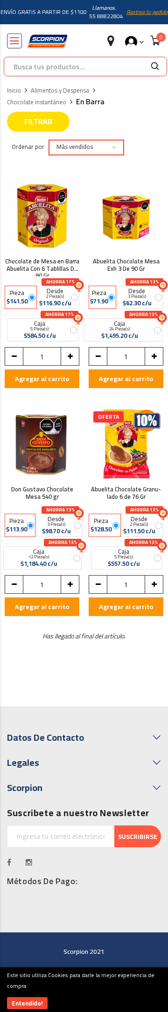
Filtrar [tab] (38, 121)
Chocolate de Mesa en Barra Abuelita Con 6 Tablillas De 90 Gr (42, 267)
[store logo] (48, 41)
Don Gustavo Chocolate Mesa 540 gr (42, 494)
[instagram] (29, 862)
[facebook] (9, 862)
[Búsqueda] (155, 66)
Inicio (14, 90)
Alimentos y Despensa (60, 90)
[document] (84, 990)
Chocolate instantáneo (36, 102)
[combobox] (73, 66)
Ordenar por (28, 147)
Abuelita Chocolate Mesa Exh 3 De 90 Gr (126, 266)
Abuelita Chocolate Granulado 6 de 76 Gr (126, 494)
